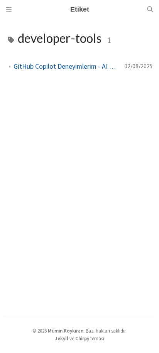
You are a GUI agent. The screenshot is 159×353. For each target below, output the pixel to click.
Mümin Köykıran (65, 331)
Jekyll (61, 338)
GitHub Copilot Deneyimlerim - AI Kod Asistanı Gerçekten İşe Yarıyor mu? (66, 66)
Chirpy (82, 338)
